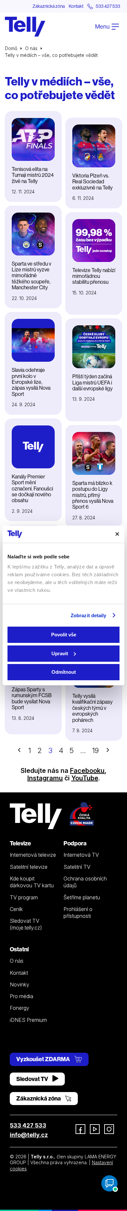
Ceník (16, 909)
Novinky (19, 984)
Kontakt (76, 6)
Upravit (59, 653)
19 (95, 750)
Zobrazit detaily (88, 615)
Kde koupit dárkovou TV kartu (32, 882)
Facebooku (87, 771)
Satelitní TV (77, 867)
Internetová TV (81, 855)
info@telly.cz (29, 1134)
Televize (20, 843)
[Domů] (25, 27)
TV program (24, 897)
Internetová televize (33, 855)
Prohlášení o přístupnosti (78, 912)
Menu (102, 26)
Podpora (75, 843)
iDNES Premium (28, 1020)
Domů (11, 48)
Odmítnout (63, 672)
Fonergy (19, 1008)
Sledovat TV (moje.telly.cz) (26, 924)
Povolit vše (63, 634)
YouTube (84, 778)
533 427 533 (28, 1125)
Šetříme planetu (82, 897)
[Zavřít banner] (117, 534)
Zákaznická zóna (49, 6)
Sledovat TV (32, 1079)
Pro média (21, 996)
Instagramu (45, 778)
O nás (31, 48)
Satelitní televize (29, 867)
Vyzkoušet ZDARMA (43, 1059)
